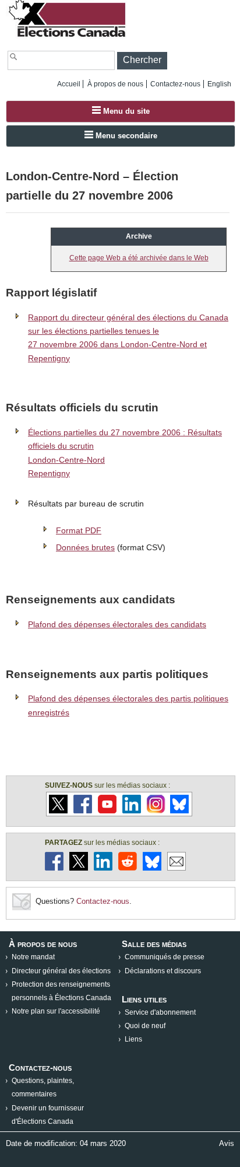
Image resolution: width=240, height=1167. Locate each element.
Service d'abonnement (160, 1012)
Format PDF (78, 530)
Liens (133, 1039)
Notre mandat (33, 956)
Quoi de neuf (145, 1025)
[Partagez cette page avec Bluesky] (152, 868)
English (219, 84)
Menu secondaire (125, 135)
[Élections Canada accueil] (68, 36)
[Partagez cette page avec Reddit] (127, 868)
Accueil (68, 84)
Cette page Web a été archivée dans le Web (139, 258)
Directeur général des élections (61, 970)
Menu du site (125, 111)
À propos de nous (115, 84)
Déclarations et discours (163, 970)
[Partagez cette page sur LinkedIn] (103, 868)
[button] (142, 60)
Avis (226, 1143)
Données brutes (85, 547)
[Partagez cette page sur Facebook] (54, 868)
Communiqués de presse (164, 956)
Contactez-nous (175, 84)
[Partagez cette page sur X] (78, 868)
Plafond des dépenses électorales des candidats (117, 624)
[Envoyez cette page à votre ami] (176, 868)
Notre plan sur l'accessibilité (56, 1011)
